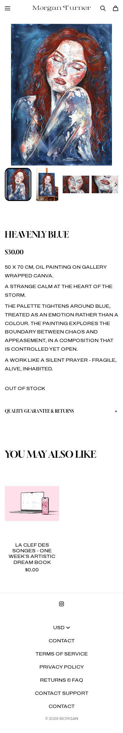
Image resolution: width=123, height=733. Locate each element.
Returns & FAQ (61, 680)
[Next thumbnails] (115, 184)
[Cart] (115, 8)
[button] (61, 411)
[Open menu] (7, 8)
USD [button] (58, 627)
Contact (62, 640)
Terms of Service (62, 653)
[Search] (103, 8)
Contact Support (61, 693)
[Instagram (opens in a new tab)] (61, 604)
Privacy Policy (61, 666)
